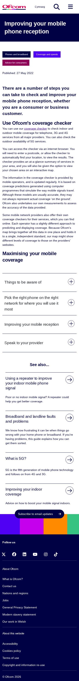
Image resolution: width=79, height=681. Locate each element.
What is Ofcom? (12, 579)
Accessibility (10, 643)
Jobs (5, 600)
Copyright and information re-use (23, 665)
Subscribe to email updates (36, 514)
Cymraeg (40, 6)
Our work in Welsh (14, 621)
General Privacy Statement (19, 607)
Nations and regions (15, 593)
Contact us (9, 586)
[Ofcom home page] (14, 6)
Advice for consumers (16, 62)
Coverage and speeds (47, 54)
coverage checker (35, 128)
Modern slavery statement (19, 614)
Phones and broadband (16, 54)
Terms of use (10, 658)
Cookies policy (11, 650)
